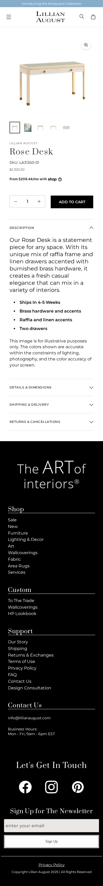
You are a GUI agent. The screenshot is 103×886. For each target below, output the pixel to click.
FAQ (12, 674)
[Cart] (94, 17)
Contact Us (19, 681)
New (13, 526)
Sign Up (51, 841)
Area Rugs (19, 565)
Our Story (18, 641)
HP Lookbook (22, 613)
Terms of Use (21, 661)
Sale (12, 519)
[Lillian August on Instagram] (51, 787)
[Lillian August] (50, 17)
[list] (51, 80)
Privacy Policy (22, 668)
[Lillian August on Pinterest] (78, 787)
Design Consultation (29, 687)
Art (11, 546)
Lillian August (24, 143)
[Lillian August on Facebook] (25, 787)
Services (16, 572)
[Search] (82, 17)
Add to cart (72, 202)
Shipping (17, 648)
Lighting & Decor (26, 539)
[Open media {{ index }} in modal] (51, 80)
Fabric (14, 559)
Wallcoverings (23, 552)
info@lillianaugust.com (29, 718)
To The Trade (21, 600)
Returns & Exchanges (31, 655)
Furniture (18, 533)
